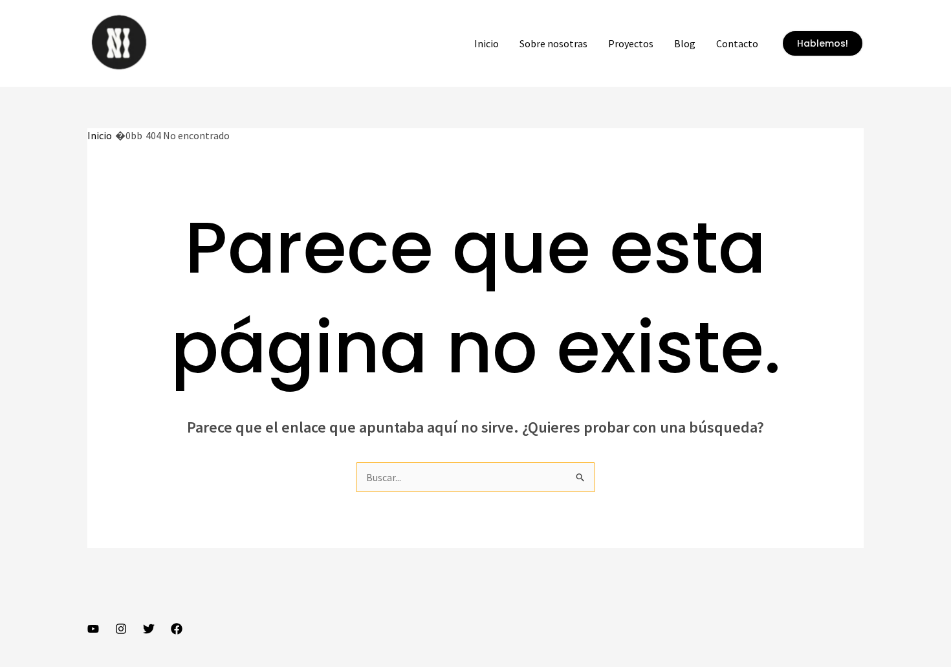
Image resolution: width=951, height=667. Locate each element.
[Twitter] (149, 629)
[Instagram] (121, 629)
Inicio (486, 43)
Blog (684, 43)
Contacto (737, 43)
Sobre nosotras (553, 43)
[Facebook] (176, 629)
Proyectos (630, 43)
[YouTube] (93, 629)
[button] (823, 43)
